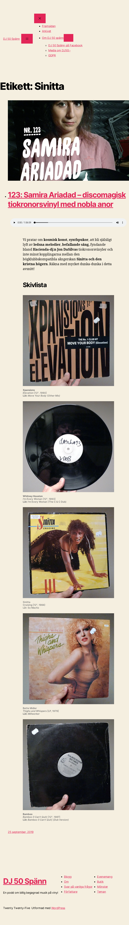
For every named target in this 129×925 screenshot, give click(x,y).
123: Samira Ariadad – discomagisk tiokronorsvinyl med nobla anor (67, 199)
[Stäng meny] (40, 18)
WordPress (58, 908)
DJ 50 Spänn (11, 38)
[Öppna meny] (27, 38)
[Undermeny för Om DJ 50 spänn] (68, 38)
